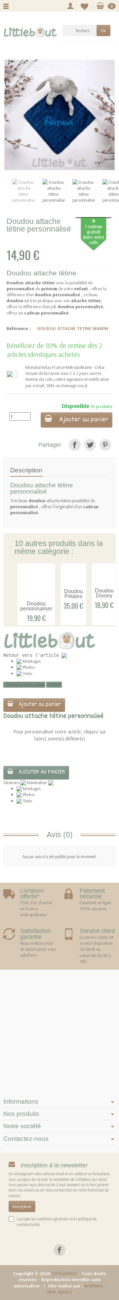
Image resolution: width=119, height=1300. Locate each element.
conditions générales (53, 1218)
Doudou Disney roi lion (104, 596)
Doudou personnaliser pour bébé (36, 609)
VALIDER (54, 685)
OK (103, 31)
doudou (37, 501)
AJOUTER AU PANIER (42, 772)
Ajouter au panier (83, 420)
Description (26, 470)
